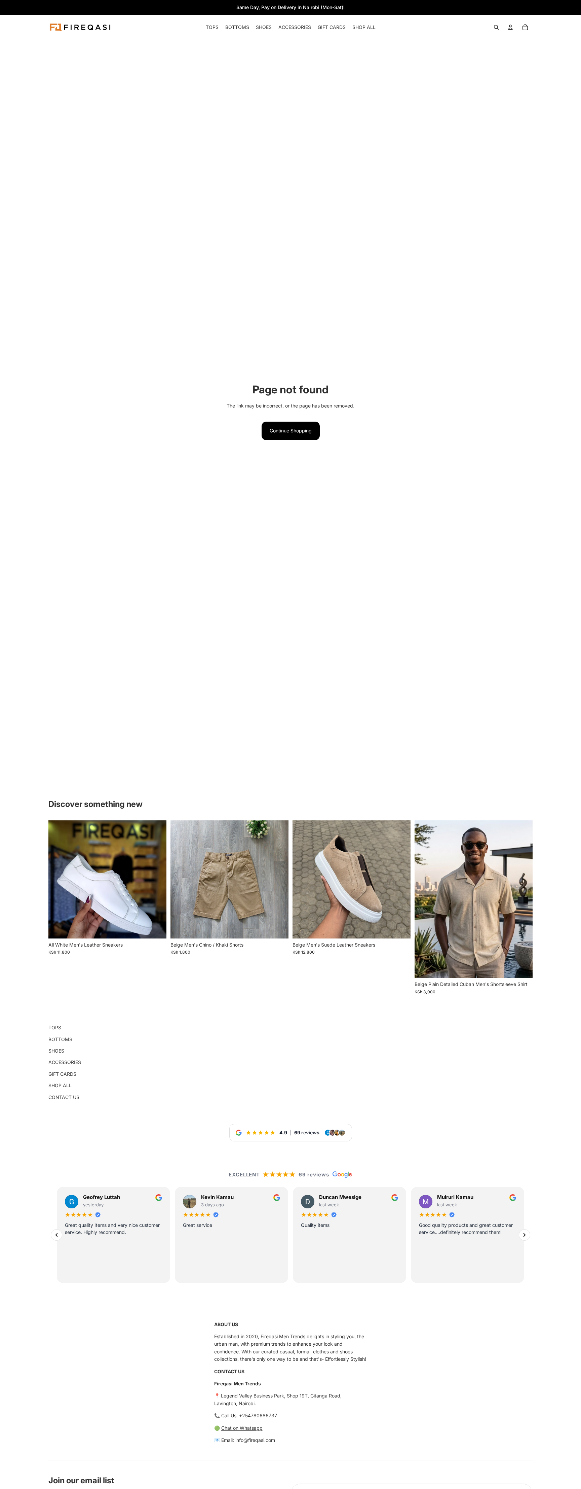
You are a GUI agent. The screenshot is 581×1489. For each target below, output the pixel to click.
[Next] (524, 1235)
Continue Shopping (291, 430)
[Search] (496, 27)
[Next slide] (400, 879)
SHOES (56, 1051)
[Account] (510, 27)
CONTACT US (63, 1097)
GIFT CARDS (62, 1074)
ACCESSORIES (64, 1062)
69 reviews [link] (306, 1132)
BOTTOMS (60, 1039)
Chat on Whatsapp (242, 1428)
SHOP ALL (60, 1085)
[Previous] (56, 1235)
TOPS (54, 1027)
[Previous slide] (303, 879)
